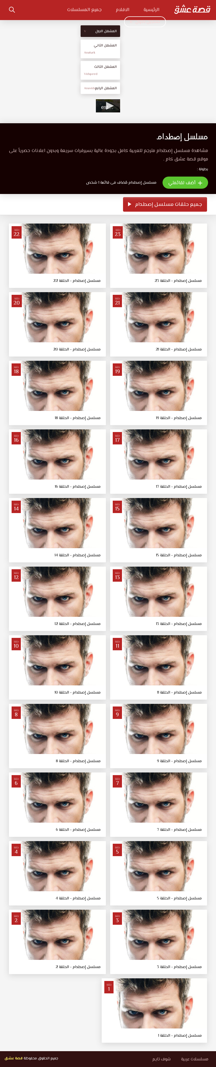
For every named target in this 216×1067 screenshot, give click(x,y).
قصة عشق (13, 1058)
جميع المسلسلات (84, 10)
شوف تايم (161, 1059)
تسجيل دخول (147, 21)
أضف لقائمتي (182, 183)
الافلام (122, 10)
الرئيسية (151, 10)
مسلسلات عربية (194, 1059)
